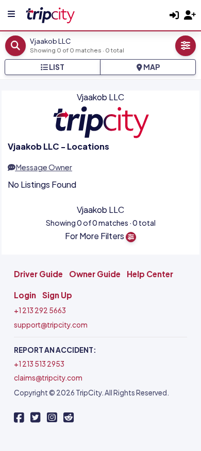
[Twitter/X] (35, 417)
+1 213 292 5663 (40, 310)
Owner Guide (95, 274)
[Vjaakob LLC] (50, 14)
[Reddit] (68, 417)
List (56, 66)
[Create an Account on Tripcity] (190, 15)
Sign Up (57, 295)
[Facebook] (19, 417)
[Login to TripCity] (174, 15)
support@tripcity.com (51, 324)
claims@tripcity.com (48, 377)
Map (151, 66)
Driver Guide (38, 274)
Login (25, 295)
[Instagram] (52, 417)
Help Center (150, 274)
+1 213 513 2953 (39, 363)
